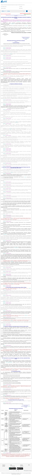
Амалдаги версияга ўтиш (27, 14)
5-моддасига (12, 23)
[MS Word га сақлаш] (8, 11)
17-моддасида (16, 247)
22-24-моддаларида (9, 362)
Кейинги (4, 47)
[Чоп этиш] (9, 11)
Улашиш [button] (21, 8)
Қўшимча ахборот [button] (3, 8)
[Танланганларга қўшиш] (1, 11)
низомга (29, 406)
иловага (26, 25)
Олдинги (4, 48)
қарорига (18, 21)
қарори (11, 53)
